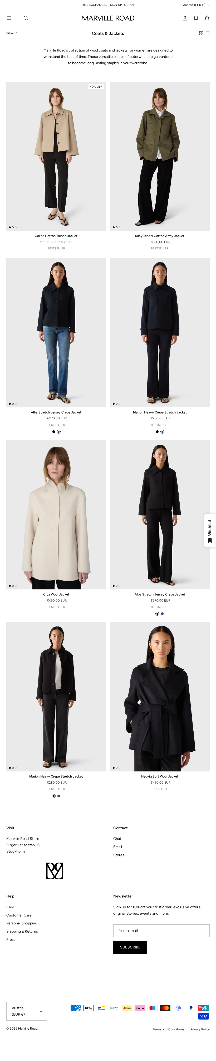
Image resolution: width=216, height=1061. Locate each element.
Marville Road (27, 1028)
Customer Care (19, 915)
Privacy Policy (200, 1029)
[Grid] (201, 33)
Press (11, 939)
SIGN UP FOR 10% (122, 5)
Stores (118, 855)
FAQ (10, 907)
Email (117, 847)
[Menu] (12, 18)
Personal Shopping (21, 923)
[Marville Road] (108, 18)
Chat (117, 838)
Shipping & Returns (22, 931)
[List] (207, 33)
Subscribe (130, 947)
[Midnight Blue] (59, 432)
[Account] (184, 18)
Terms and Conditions (168, 1029)
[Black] (54, 432)
